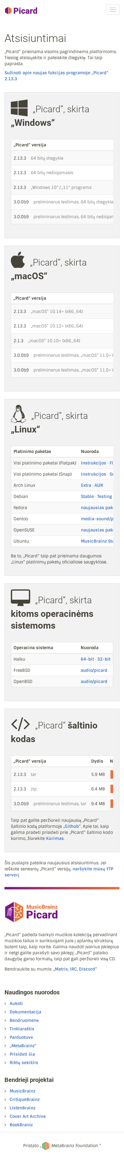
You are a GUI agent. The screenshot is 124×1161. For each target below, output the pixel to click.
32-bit (103, 659)
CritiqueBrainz (25, 1099)
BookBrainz (21, 1125)
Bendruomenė (24, 1020)
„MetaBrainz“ (23, 1045)
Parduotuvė (21, 1037)
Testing (104, 496)
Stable (87, 496)
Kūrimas (55, 838)
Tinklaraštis (22, 1029)
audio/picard (94, 670)
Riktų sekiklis (24, 1062)
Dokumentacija (25, 1012)
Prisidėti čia (22, 1054)
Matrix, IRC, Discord (75, 969)
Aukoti (16, 1003)
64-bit (87, 659)
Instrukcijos (93, 463)
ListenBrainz (23, 1108)
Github (72, 826)
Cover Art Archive (28, 1116)
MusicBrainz (23, 1091)
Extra (86, 485)
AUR (99, 485)
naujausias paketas (101, 507)
